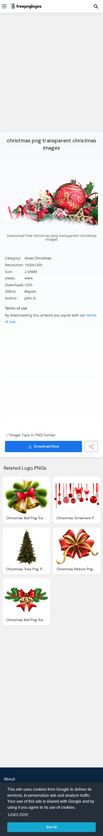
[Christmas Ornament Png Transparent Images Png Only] (76, 496)
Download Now (46, 446)
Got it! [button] (51, 827)
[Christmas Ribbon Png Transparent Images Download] (76, 547)
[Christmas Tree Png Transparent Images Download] (26, 547)
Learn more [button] (18, 814)
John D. (30, 298)
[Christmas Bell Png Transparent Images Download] (26, 598)
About (9, 779)
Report (30, 291)
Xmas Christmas (38, 258)
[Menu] (4, 6)
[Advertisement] (51, 75)
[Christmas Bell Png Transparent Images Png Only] (26, 496)
